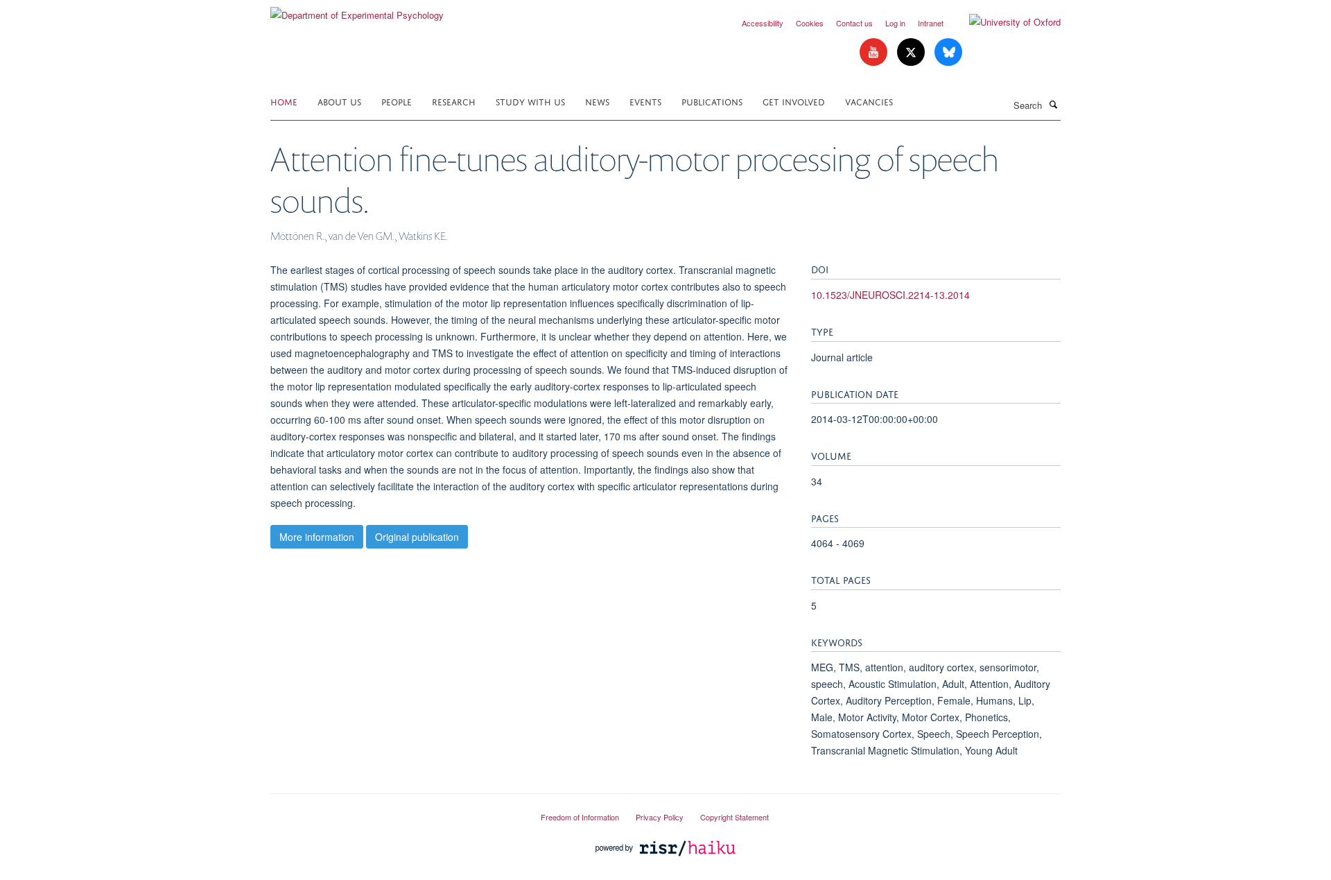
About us (339, 100)
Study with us (530, 100)
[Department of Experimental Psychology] (357, 10)
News (597, 100)
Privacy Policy (660, 816)
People (396, 100)
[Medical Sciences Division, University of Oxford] (395, 811)
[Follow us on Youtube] (875, 52)
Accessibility (762, 22)
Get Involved (794, 100)
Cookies (810, 22)
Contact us (854, 22)
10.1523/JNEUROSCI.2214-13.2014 (890, 295)
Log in (895, 22)
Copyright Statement (734, 816)
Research (454, 100)
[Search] (1053, 104)
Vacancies (869, 100)
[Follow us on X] (912, 52)
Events (645, 100)
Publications (711, 100)
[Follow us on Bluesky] (948, 52)
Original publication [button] (417, 537)
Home (283, 100)
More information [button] (316, 537)
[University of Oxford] (1004, 22)
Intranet (930, 22)
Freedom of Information (580, 816)
